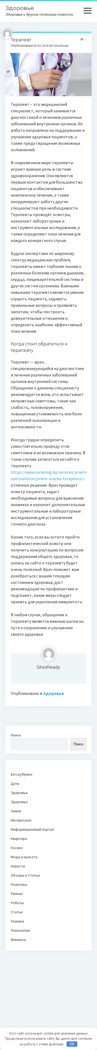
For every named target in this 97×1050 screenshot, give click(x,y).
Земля (16, 811)
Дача (15, 783)
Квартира (19, 838)
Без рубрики (21, 774)
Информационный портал (32, 829)
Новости (18, 866)
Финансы (18, 939)
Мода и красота (24, 856)
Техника (17, 921)
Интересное (21, 820)
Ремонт (17, 893)
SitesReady (48, 667)
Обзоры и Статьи (25, 875)
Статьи (17, 912)
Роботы (17, 902)
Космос (17, 847)
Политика (19, 884)
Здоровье (19, 8)
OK (72, 1044)
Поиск (16, 735)
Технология (20, 930)
